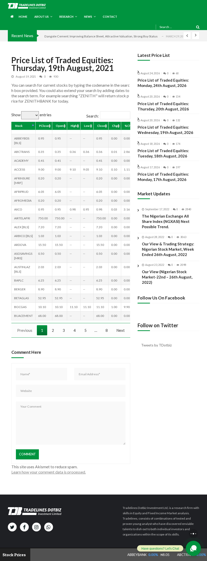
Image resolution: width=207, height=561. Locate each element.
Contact (110, 16)
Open (59, 125)
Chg (114, 125)
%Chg (129, 125)
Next (120, 330)
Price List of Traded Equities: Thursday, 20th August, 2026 (163, 106)
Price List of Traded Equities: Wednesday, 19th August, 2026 (165, 130)
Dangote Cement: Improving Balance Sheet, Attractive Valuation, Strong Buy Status (101, 36)
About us (41, 16)
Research (66, 16)
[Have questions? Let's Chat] (193, 548)
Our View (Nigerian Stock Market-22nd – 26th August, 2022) (167, 277)
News (88, 16)
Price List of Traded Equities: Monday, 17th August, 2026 (163, 177)
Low (87, 125)
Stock (18, 125)
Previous (24, 330)
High (74, 125)
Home (23, 16)
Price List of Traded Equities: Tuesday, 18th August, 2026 (163, 153)
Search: (92, 116)
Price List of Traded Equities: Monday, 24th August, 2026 (163, 83)
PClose (43, 125)
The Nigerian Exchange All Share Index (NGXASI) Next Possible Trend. (166, 221)
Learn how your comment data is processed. (48, 472)
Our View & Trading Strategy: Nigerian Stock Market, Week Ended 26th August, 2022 (168, 249)
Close (101, 125)
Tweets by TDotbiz (156, 345)
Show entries (31, 114)
